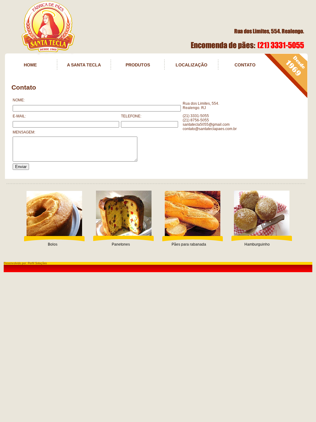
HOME (30, 64)
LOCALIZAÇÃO (191, 64)
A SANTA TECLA (84, 64)
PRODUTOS (138, 64)
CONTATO (245, 64)
